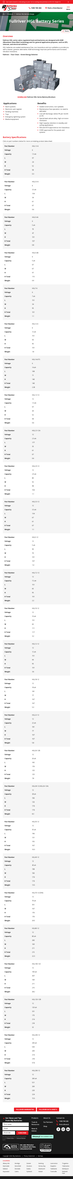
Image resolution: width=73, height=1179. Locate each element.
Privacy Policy (10, 1138)
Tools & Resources (35, 1123)
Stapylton (53, 1166)
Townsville (53, 1171)
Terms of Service (21, 1138)
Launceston (54, 1163)
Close (68, 2)
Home (3, 14)
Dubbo (29, 1169)
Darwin (29, 1163)
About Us (46, 1118)
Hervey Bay (41, 1166)
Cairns (17, 1171)
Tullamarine (65, 1166)
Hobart (40, 1171)
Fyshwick (29, 1171)
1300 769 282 (36, 8)
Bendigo (17, 1163)
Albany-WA (6, 1163)
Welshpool (65, 1169)
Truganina (65, 1163)
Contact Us (60, 1118)
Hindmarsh (41, 1169)
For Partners (48, 1122)
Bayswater (6, 1171)
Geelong (41, 1163)
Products (10, 14)
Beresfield (18, 1166)
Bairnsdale (6, 1166)
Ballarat (5, 1169)
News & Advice (34, 1130)
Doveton (29, 1166)
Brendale (17, 1169)
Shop (45, 1126)
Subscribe (22, 1133)
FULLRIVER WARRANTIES (25, 1109)
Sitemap (40, 1156)
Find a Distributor (55, 8)
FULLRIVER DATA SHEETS (48, 1109)
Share (67, 31)
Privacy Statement (29, 1156)
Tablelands (53, 1169)
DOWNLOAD (22, 97)
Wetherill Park (64, 1172)
